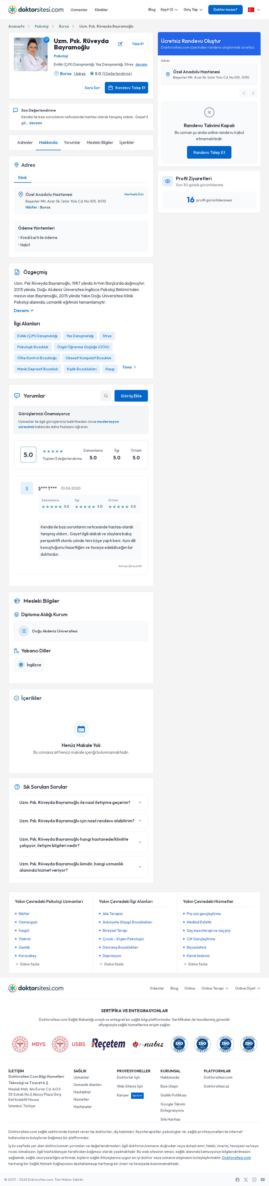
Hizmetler (81, 1099)
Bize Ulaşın (169, 1086)
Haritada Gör (134, 194)
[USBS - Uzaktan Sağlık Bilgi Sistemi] (68, 1044)
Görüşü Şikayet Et (130, 566)
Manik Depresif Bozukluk (37, 369)
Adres (165, 61)
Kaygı (110, 369)
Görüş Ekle (131, 395)
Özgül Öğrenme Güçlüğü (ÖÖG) (83, 347)
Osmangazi (28, 922)
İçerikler (127, 142)
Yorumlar (72, 142)
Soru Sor (92, 87)
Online (189, 988)
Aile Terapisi (113, 913)
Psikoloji (42, 26)
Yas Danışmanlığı (80, 336)
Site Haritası (170, 1119)
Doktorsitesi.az (216, 1086)
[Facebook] (237, 1180)
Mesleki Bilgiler (100, 142)
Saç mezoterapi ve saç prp (209, 930)
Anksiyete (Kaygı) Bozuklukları (127, 922)
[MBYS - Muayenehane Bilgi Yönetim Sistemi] (28, 1044)
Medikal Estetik (199, 922)
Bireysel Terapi (115, 930)
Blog (152, 9)
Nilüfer (31, 207)
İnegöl (24, 930)
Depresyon (112, 955)
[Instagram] (254, 1180)
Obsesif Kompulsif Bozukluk (88, 358)
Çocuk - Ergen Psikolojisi (123, 939)
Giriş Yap (191, 9)
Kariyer (129, 1095)
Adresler (25, 142)
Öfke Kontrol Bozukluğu (37, 358)
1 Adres (80, 73)
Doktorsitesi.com (218, 1077)
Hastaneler (83, 1106)
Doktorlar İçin (128, 1077)
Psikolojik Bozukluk (32, 347)
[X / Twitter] (246, 1180)
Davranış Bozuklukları (120, 947)
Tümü (127, 367)
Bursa (64, 26)
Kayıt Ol (167, 9)
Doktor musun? (225, 9)
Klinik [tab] (22, 177)
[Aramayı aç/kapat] (106, 396)
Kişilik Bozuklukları (82, 369)
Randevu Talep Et (130, 87)
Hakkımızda (170, 1077)
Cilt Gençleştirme (201, 939)
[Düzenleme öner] (120, 44)
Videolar (157, 988)
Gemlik (24, 947)
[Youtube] (263, 1180)
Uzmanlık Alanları (88, 1084)
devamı (141, 64)
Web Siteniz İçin (130, 1086)
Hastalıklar (82, 1092)
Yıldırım (25, 939)
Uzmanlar (79, 9)
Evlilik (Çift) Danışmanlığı (37, 336)
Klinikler (101, 9)
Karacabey (28, 955)
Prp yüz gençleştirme (204, 913)
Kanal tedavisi (198, 955)
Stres (107, 336)
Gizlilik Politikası (174, 1095)
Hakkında (48, 142)
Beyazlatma (196, 947)
